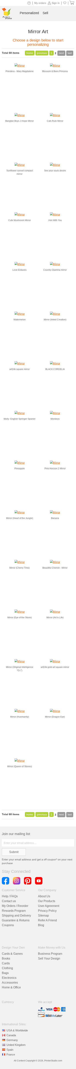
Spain (9, 1049)
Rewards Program (14, 910)
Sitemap (43, 915)
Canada (11, 1035)
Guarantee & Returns (16, 920)
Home (29, 53)
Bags (5, 973)
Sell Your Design (49, 958)
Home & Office (11, 987)
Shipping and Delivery (16, 915)
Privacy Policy (47, 910)
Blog (41, 925)
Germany (12, 1040)
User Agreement (48, 905)
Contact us (9, 901)
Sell (45, 13)
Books (6, 958)
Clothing (7, 968)
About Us (44, 896)
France (10, 1054)
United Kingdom (16, 1044)
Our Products (46, 901)
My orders (40, 2)
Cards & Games (12, 953)
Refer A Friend (47, 920)
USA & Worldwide (17, 1030)
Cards (6, 963)
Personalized (29, 13)
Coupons (8, 925)
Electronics (9, 977)
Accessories (10, 982)
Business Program (50, 953)
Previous (42, 53)
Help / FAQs (10, 896)
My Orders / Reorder (15, 905)
